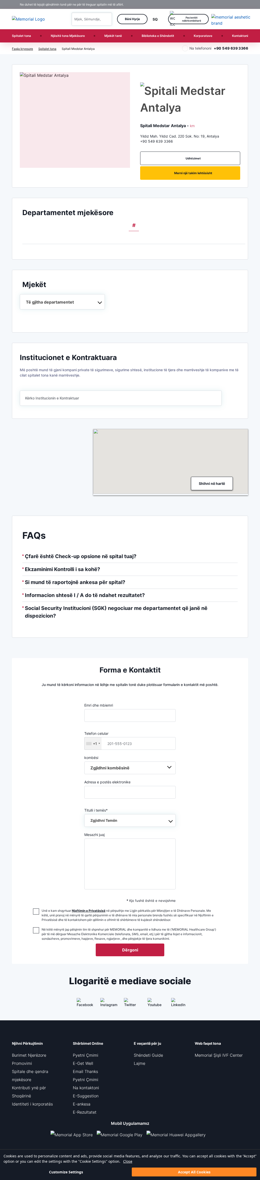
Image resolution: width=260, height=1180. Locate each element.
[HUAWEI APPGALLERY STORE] (178, 1134)
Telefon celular (96, 738)
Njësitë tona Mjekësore (68, 36)
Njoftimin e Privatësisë (88, 911)
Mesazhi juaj (94, 834)
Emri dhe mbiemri (98, 705)
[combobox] (62, 301)
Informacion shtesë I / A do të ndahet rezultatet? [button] (85, 595)
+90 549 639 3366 (231, 48)
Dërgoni (130, 949)
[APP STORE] (74, 1134)
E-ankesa (81, 1104)
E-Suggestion (86, 1095)
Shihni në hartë (212, 483)
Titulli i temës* (100, 815)
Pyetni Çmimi (85, 1055)
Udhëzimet (193, 158)
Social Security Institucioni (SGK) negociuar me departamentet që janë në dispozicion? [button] (116, 612)
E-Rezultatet (84, 1112)
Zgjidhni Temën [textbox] (103, 820)
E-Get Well (83, 1063)
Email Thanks (85, 1071)
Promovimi (22, 1063)
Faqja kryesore (22, 49)
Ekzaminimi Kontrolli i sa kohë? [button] (62, 569)
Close (127, 1161)
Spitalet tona (21, 36)
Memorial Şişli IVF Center (219, 1055)
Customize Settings (66, 1172)
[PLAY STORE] (119, 1134)
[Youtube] (154, 1004)
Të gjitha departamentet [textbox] (50, 302)
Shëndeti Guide (148, 1055)
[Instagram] (106, 1004)
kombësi (91, 757)
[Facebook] (83, 1004)
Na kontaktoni (86, 1087)
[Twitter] (130, 1004)
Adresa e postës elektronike (107, 782)
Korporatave (203, 36)
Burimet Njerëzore (29, 1055)
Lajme (139, 1063)
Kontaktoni (240, 36)
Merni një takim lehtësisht (193, 173)
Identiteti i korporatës (32, 1104)
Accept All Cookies (194, 1172)
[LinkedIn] (177, 1004)
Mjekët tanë (113, 36)
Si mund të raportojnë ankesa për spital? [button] (75, 582)
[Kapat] (246, 4)
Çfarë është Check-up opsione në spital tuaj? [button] (80, 556)
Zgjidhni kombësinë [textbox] (109, 767)
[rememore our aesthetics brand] (231, 19)
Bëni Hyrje (132, 19)
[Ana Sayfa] (28, 19)
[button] (106, 19)
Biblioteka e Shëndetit (158, 36)
